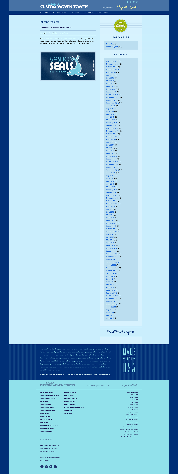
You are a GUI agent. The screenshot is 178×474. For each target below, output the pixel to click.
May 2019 (110, 81)
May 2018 (110, 114)
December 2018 (112, 95)
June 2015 (110, 212)
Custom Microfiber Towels (49, 395)
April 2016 (110, 184)
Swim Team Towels (47, 13)
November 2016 (112, 164)
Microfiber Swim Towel (131, 432)
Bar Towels (44, 401)
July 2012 (109, 279)
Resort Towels (45, 416)
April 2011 (110, 318)
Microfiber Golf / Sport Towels (129, 437)
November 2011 (112, 299)
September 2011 (112, 304)
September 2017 (112, 137)
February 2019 (111, 89)
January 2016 (111, 192)
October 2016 (111, 167)
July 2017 (109, 142)
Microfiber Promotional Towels (129, 429)
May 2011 (110, 315)
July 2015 (109, 209)
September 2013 (112, 262)
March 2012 (110, 290)
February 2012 (111, 293)
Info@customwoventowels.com (50, 457)
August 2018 (111, 106)
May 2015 (110, 215)
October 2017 (111, 134)
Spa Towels (44, 422)
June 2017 (110, 145)
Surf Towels (134, 409)
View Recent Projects (121, 331)
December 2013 (112, 254)
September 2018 (112, 103)
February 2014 (111, 248)
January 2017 (111, 159)
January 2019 (111, 92)
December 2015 (112, 195)
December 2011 (112, 296)
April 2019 (110, 83)
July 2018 (109, 109)
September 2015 (112, 204)
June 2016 (110, 178)
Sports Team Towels (132, 417)
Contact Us (68, 413)
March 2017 (110, 153)
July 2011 (109, 310)
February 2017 (111, 156)
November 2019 (112, 64)
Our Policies (68, 410)
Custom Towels (45, 404)
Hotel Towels (88, 13)
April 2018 (110, 117)
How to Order (69, 395)
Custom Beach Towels (48, 398)
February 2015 (111, 223)
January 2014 (111, 251)
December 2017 (112, 128)
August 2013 (111, 265)
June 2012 (110, 282)
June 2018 (110, 111)
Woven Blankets (102, 13)
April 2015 (110, 218)
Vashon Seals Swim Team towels (56, 27)
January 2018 (111, 125)
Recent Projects (112, 47)
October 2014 (111, 229)
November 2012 (112, 268)
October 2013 (111, 259)
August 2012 (111, 276)
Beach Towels (62, 13)
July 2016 (109, 176)
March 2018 (110, 120)
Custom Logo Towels (47, 410)
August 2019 (111, 72)
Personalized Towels (132, 419)
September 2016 (112, 170)
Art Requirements (70, 398)
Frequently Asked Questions (74, 407)
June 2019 (110, 78)
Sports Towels (134, 404)
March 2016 (110, 187)
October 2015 (111, 201)
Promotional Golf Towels (49, 425)
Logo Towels (134, 394)
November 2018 (112, 97)
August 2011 (111, 307)
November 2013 (112, 257)
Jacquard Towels (133, 412)
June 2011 (110, 312)
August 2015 (111, 206)
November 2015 (112, 198)
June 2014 (110, 237)
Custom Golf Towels (47, 407)
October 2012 (111, 271)
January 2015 (111, 226)
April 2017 (110, 151)
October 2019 (111, 67)
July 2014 (109, 234)
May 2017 (110, 148)
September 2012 (112, 273)
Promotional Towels (47, 428)
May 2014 (110, 240)
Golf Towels (75, 13)
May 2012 (110, 285)
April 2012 (110, 287)
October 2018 (111, 100)
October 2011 (111, 301)
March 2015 (110, 220)
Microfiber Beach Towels (131, 434)
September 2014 (112, 232)
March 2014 (110, 245)
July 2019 (109, 75)
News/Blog (110, 44)
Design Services (69, 401)
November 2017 (112, 131)
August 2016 (111, 173)
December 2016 (112, 162)
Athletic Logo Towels (132, 414)
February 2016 (111, 190)
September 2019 (112, 70)
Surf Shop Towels (46, 419)
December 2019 (112, 61)
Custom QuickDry (46, 431)
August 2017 (111, 139)
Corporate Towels (133, 407)
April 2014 (110, 243)
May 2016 (110, 181)
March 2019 (110, 86)
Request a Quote (127, 7)
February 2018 (111, 123)
